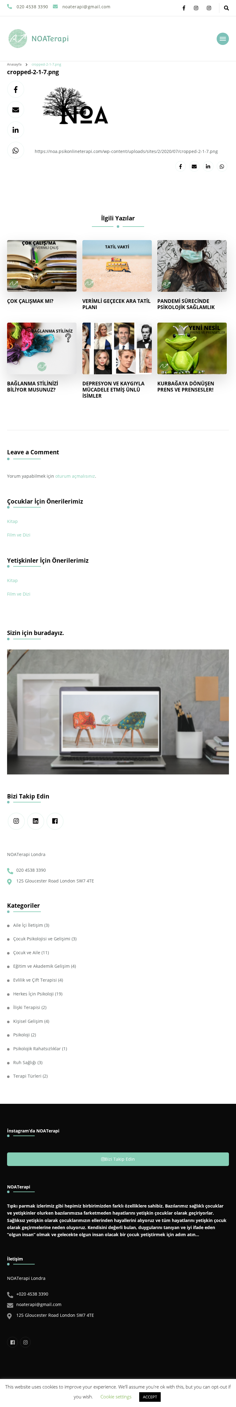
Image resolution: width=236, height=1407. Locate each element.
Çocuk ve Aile (26, 952)
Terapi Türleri (27, 1076)
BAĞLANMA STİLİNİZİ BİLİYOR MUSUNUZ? (32, 386)
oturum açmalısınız (75, 476)
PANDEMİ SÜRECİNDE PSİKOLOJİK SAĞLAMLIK (186, 304)
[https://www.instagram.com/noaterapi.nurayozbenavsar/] (16, 821)
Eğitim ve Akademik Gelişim (41, 966)
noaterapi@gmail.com (38, 1304)
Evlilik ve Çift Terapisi (35, 980)
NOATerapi (50, 38)
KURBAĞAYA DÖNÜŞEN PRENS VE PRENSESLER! (185, 386)
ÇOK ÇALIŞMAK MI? (30, 301)
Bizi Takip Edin (120, 1159)
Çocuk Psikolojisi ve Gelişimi (41, 939)
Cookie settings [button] (116, 1396)
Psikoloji (21, 1035)
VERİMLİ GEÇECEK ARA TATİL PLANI (116, 304)
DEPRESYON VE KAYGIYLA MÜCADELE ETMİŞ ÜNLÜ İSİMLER (113, 389)
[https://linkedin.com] (35, 821)
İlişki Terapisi (26, 1007)
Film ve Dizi (18, 535)
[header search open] (226, 8)
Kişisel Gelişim (28, 1021)
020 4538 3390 (31, 870)
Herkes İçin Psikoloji (33, 994)
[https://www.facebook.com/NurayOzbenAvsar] (55, 821)
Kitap (12, 521)
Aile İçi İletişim (28, 925)
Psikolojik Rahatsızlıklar (37, 1048)
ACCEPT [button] (150, 1397)
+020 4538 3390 (32, 1294)
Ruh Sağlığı (24, 1062)
